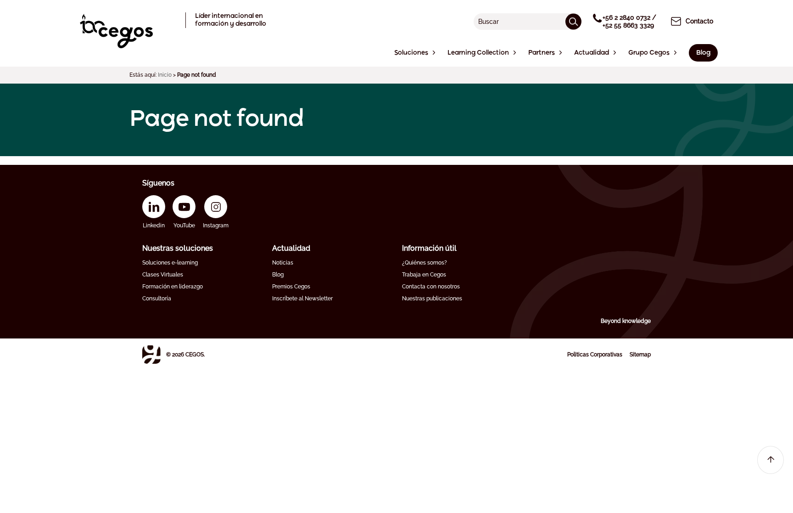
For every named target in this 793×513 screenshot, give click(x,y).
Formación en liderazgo (172, 286)
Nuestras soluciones (177, 248)
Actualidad (291, 248)
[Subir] (770, 460)
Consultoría (156, 298)
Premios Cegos (291, 286)
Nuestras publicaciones (432, 298)
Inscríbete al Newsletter (302, 298)
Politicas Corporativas (594, 354)
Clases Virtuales (162, 274)
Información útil (429, 248)
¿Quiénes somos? (424, 262)
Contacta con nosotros (431, 286)
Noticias (282, 262)
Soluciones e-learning (170, 262)
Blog (278, 274)
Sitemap (640, 354)
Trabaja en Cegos (424, 274)
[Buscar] (573, 21)
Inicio (165, 75)
